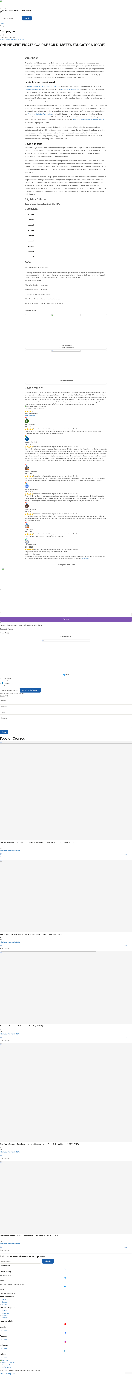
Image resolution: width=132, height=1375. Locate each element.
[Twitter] (3, 681)
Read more (85, 559)
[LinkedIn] (3, 684)
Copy (30, 690)
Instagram (4, 1345)
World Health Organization (71, 89)
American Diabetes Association (40, 114)
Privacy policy (7, 1365)
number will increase (33, 89)
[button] (7, 1374)
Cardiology (5, 1313)
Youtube (3, 1327)
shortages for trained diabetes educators (88, 120)
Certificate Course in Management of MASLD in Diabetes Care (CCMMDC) (29, 1236)
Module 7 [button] (31, 246)
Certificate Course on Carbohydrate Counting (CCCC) (21, 1026)
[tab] (31, 52)
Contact (4, 1302)
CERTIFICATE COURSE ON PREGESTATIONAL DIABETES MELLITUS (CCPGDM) (31, 934)
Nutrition (5, 1315)
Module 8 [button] (31, 251)
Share (67, 675)
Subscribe (3, 1331)
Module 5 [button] (31, 236)
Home (2, 10)
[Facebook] (3, 678)
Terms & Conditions (8, 1363)
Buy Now (66, 619)
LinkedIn (3, 1354)
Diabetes (5, 1311)
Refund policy (6, 1367)
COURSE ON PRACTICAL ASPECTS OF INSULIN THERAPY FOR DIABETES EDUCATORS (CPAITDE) (37, 842)
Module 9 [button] (31, 257)
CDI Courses (9, 39)
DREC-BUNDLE (19, 39)
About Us (17, 10)
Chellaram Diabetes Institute (10, 850)
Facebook (3, 1336)
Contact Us (29, 10)
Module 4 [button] (31, 230)
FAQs (23, 10)
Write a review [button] (30, 416)
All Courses (9, 10)
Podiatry (5, 1318)
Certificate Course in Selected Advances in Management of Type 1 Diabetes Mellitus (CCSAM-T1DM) (39, 1144)
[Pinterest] (3, 686)
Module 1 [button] (31, 214)
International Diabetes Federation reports (44, 86)
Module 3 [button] (31, 225)
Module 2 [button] (31, 220)
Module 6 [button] (31, 241)
